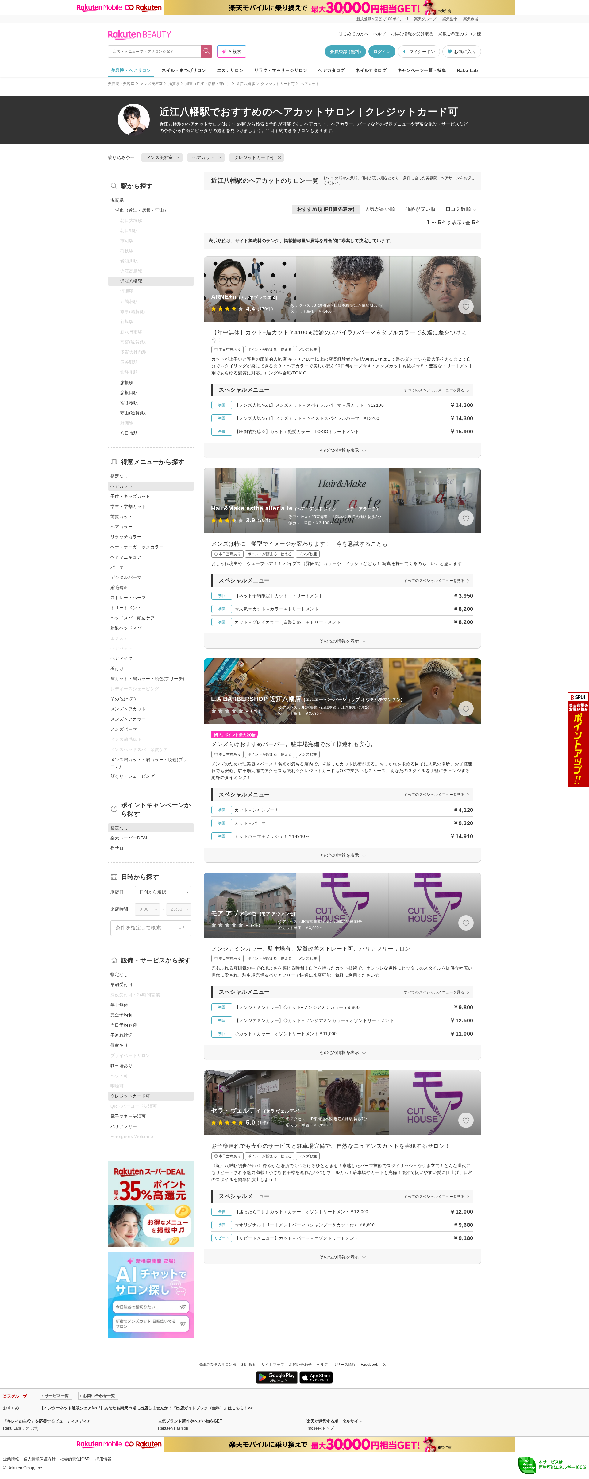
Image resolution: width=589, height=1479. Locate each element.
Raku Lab (467, 70)
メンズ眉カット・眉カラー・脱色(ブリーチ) (148, 763)
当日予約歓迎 (123, 1025)
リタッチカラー (125, 536)
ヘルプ (379, 33)
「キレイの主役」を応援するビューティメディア (47, 1421)
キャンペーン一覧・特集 (422, 70)
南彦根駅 (129, 402)
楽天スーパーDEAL (129, 837)
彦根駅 (126, 382)
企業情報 (11, 1459)
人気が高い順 (380, 209)
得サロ (117, 848)
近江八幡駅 (245, 84)
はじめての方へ (353, 33)
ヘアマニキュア (125, 557)
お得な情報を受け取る (412, 33)
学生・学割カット (128, 506)
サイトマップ (272, 1364)
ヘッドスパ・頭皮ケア (132, 617)
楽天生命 (449, 19)
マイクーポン (422, 51)
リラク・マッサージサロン (280, 70)
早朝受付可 (121, 984)
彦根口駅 (129, 392)
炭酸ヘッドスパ (125, 627)
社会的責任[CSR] (75, 1459)
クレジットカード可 (278, 84)
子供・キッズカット (130, 496)
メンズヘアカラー (128, 719)
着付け (117, 668)
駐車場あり (121, 1065)
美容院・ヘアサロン (131, 70)
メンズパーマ (123, 729)
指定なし (119, 476)
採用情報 (103, 1459)
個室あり (119, 1045)
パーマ (117, 567)
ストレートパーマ (128, 597)
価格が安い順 (420, 209)
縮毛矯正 (119, 587)
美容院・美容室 (121, 84)
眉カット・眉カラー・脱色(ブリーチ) (147, 678)
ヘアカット (197, 124)
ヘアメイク (121, 658)
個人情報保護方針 (40, 1459)
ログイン (382, 51)
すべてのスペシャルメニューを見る (434, 390)
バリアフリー (123, 1126)
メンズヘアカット (128, 709)
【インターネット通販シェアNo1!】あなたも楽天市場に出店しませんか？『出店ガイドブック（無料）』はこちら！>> (146, 1408)
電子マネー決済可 (128, 1116)
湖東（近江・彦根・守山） (208, 84)
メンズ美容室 (151, 84)
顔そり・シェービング (132, 776)
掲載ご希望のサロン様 (459, 33)
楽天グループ (425, 19)
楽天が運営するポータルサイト (334, 1421)
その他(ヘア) (123, 698)
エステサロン (230, 70)
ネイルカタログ (371, 70)
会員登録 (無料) (345, 51)
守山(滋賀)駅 (133, 412)
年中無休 (119, 1004)
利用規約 (248, 1364)
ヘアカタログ (331, 70)
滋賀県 (174, 84)
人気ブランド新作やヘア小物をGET (190, 1421)
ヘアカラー (121, 526)
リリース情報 (344, 1364)
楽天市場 (470, 19)
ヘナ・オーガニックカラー (137, 546)
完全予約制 (121, 1014)
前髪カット (121, 516)
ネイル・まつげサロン (184, 70)
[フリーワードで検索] (207, 51)
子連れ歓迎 (121, 1035)
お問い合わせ (300, 1364)
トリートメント (125, 607)
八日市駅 (129, 433)
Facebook (369, 1364)
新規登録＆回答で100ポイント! (382, 19)
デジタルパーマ (125, 577)
